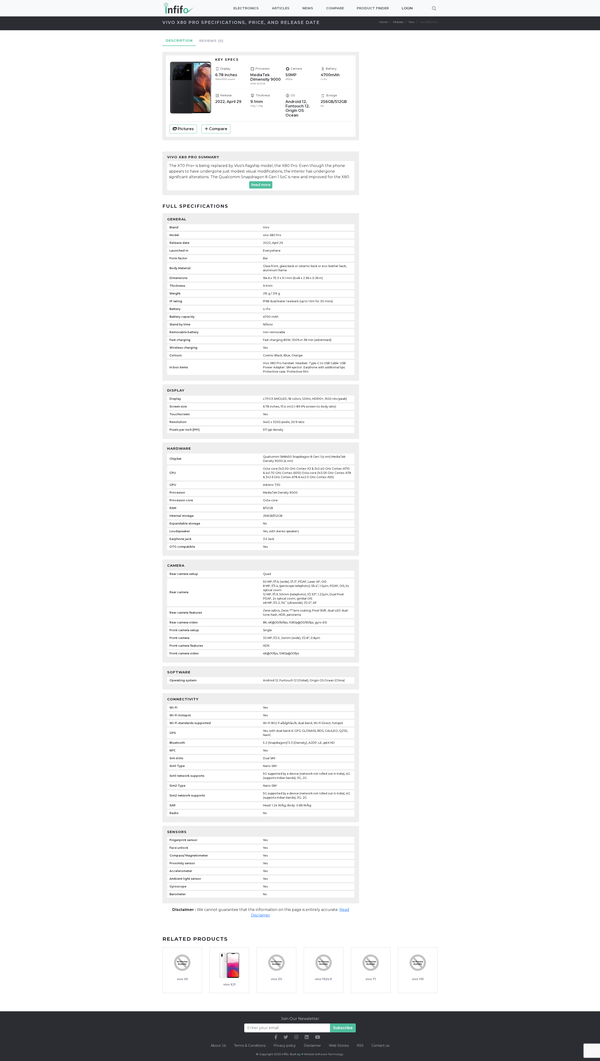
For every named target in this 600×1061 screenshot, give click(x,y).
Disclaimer (313, 1045)
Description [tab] (179, 40)
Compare (218, 129)
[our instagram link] (296, 1037)
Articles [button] (280, 8)
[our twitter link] (286, 1037)
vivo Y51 (418, 979)
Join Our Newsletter (300, 1018)
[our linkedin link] (307, 1037)
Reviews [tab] (211, 41)
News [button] (307, 8)
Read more (260, 185)
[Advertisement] (405, 121)
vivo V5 (182, 979)
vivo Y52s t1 (323, 979)
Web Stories (339, 1045)
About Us (218, 1045)
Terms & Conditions (250, 1045)
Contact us (380, 1045)
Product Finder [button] (373, 8)
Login (407, 8)
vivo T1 (371, 979)
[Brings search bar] (434, 8)
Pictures (185, 129)
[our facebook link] (275, 1037)
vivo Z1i (276, 979)
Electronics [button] (246, 8)
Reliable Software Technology (323, 1054)
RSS (360, 1045)
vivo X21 (229, 984)
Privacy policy (285, 1045)
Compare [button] (335, 8)
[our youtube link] (317, 1037)
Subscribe (343, 1028)
